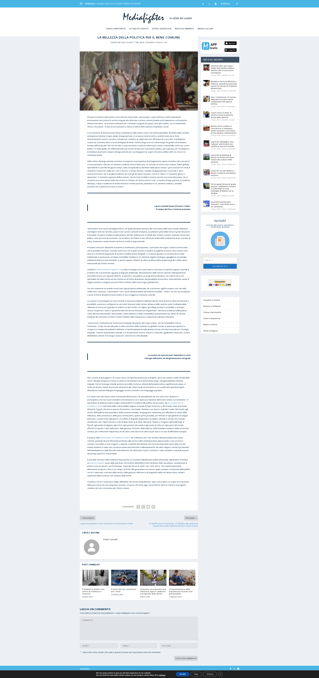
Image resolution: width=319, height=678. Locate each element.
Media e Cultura (205, 29)
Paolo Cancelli (126, 42)
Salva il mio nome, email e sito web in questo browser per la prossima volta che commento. (122, 652)
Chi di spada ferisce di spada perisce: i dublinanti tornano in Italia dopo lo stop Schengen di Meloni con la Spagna (223, 188)
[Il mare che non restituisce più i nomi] (124, 578)
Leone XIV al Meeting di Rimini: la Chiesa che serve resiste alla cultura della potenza (222, 158)
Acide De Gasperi (96, 463)
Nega (196, 674)
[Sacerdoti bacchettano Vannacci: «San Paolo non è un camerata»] (206, 204)
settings (162, 675)
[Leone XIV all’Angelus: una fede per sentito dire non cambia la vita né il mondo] (206, 143)
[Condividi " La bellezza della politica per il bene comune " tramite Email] (148, 506)
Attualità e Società (138, 29)
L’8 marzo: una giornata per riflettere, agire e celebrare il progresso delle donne (153, 591)
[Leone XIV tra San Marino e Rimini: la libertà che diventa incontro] (206, 172)
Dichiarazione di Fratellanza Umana (115, 437)
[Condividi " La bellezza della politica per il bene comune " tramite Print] (153, 506)
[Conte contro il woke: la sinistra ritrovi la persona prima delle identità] (206, 114)
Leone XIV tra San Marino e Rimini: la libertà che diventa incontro (223, 173)
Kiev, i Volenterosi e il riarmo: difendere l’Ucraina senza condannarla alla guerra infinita (223, 100)
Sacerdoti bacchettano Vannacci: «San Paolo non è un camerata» (223, 204)
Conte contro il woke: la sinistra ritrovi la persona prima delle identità (222, 115)
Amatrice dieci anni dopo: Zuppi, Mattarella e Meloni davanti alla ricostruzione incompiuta (222, 69)
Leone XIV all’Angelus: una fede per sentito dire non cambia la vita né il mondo (222, 144)
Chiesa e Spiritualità (115, 29)
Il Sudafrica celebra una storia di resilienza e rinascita (93, 591)
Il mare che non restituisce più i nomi (123, 590)
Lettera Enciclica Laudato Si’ (108, 269)
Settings (210, 674)
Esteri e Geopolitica (161, 29)
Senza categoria (210, 331)
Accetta (183, 674)
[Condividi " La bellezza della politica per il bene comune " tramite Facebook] (138, 506)
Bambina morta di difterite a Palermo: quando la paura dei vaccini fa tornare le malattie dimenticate (224, 84)
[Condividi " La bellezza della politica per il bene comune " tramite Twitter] (143, 506)
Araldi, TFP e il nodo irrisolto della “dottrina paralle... (120, 3)
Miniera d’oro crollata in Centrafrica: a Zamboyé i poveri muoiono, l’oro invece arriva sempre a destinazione (223, 129)
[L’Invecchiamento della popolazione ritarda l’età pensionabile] (182, 578)
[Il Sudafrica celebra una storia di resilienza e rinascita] (95, 578)
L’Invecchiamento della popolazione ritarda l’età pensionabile (181, 591)
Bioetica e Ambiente (184, 29)
